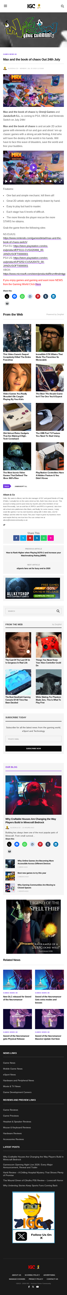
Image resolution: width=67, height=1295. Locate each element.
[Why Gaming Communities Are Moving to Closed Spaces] (10, 888)
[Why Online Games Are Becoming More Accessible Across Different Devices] (10, 863)
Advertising (49, 1275)
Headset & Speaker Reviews (17, 1121)
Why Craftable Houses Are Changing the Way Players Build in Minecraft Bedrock (33, 1158)
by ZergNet (57, 624)
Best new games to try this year (32, 873)
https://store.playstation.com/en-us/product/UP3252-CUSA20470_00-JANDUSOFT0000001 (25, 262)
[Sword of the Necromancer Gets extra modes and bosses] (49, 980)
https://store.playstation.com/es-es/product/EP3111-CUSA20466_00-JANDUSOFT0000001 (25, 250)
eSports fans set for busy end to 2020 (33, 568)
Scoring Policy (32, 1275)
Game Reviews (10, 1110)
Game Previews (11, 1115)
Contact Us (52, 1279)
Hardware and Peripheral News (18, 1080)
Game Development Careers (17, 1092)
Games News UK (10, 54)
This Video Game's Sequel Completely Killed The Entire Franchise (17, 357)
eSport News (9, 1074)
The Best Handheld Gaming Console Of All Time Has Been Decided (18, 700)
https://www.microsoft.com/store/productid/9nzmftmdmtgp (34, 274)
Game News (9, 1063)
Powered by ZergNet (55, 314)
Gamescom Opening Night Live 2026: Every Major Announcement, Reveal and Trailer (28, 1166)
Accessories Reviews (13, 1139)
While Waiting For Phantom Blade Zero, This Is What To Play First (48, 700)
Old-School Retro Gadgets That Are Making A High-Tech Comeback (16, 436)
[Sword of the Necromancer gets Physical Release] (17, 1019)
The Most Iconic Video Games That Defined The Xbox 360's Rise (15, 475)
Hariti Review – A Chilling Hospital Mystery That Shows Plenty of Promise (33, 1174)
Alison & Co (13, 68)
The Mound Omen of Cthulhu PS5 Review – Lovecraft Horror (33, 1180)
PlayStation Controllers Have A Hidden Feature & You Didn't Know (50, 475)
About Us (16, 1275)
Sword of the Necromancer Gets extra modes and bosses (48, 999)
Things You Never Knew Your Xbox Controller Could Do (48, 663)
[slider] (21, 181)
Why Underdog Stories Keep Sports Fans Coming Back (30, 1185)
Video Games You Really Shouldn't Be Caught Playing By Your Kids (15, 396)
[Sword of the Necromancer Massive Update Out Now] (49, 1019)
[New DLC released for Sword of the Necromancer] (17, 980)
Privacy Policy (36, 1279)
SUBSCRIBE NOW (33, 748)
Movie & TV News (12, 1086)
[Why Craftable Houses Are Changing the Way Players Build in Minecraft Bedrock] (33, 795)
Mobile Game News (12, 1068)
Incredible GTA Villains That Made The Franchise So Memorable (49, 357)
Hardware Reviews (12, 1133)
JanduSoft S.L (21, 486)
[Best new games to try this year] (10, 876)
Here (38, 284)
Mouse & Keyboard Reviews (17, 1127)
